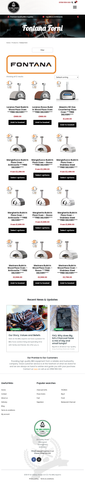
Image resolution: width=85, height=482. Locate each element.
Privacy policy (33, 479)
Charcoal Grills (42, 390)
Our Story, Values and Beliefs (24, 335)
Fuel (38, 398)
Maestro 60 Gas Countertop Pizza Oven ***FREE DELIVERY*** (67, 111)
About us (4, 398)
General (58, 329)
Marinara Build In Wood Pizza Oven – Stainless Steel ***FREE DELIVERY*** (67, 269)
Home (8, 43)
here (36, 369)
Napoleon (40, 402)
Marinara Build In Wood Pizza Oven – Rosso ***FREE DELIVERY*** (42, 269)
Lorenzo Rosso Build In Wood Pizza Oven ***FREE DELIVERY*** (42, 109)
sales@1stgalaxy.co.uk (45, 451)
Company (15, 329)
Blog (3, 406)
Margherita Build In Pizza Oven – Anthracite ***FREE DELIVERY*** (17, 216)
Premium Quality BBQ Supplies (21, 17)
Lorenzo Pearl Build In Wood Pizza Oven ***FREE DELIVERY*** (17, 109)
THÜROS (64, 390)
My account (5, 414)
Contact (4, 394)
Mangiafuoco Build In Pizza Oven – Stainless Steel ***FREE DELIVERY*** (67, 163)
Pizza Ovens (41, 394)
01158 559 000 (65, 2)
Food (63, 398)
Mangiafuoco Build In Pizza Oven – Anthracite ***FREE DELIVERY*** (17, 163)
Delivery (4, 402)
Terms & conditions (8, 410)
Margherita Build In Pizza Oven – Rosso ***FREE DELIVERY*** (42, 215)
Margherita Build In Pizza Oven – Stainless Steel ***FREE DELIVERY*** (67, 216)
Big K (63, 394)
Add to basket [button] (17, 122)
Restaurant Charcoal (68, 402)
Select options (17, 177)
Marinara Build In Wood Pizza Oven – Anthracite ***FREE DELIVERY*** (17, 269)
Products (15, 43)
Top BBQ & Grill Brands (54, 17)
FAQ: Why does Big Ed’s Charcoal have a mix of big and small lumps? (63, 339)
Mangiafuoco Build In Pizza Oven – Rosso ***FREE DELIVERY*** (42, 162)
